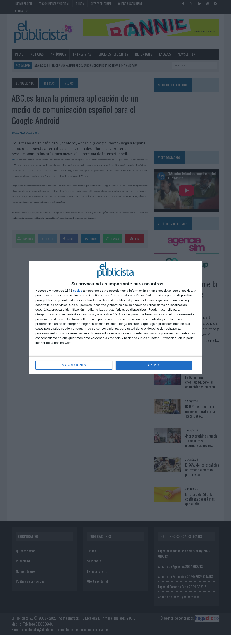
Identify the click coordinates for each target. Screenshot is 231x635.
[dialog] (115, 317)
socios (77, 290)
